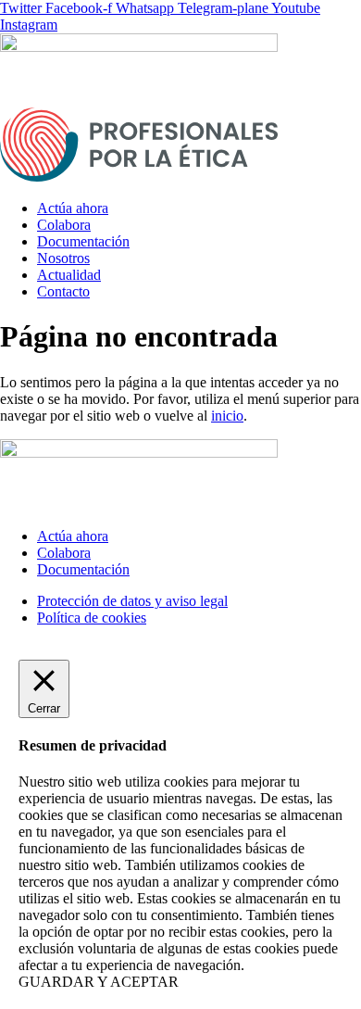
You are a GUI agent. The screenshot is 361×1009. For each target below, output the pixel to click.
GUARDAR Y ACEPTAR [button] (99, 982)
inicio (227, 415)
